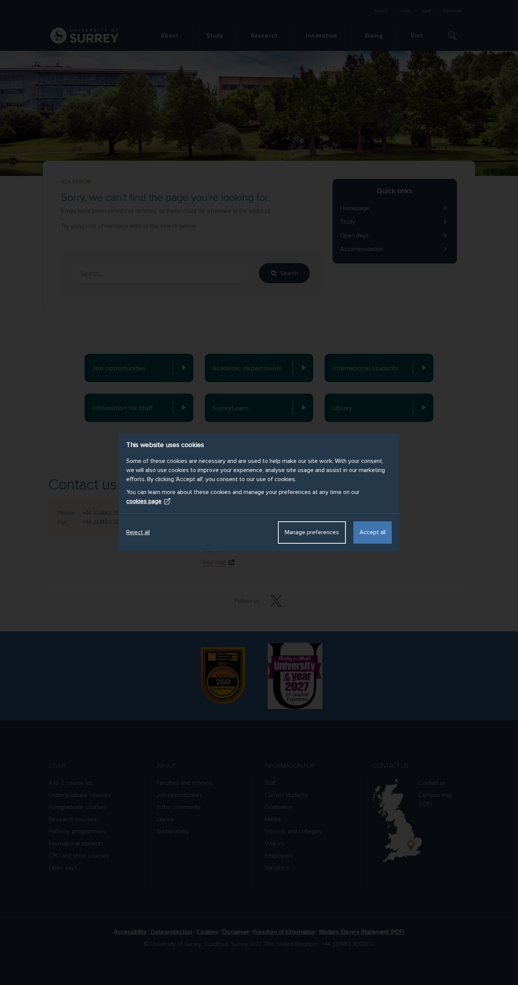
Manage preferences (312, 532)
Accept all (372, 532)
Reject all (138, 532)
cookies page (144, 501)
